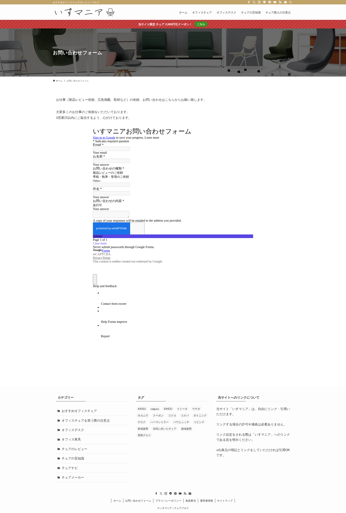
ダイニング (199, 415)
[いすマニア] (84, 12)
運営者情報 (206, 500)
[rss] (280, 2)
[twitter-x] (254, 2)
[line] (264, 2)
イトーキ (182, 409)
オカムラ (143, 415)
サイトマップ (225, 500)
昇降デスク (144, 435)
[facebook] (248, 2)
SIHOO (168, 409)
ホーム (117, 500)
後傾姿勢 (186, 428)
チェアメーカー (73, 477)
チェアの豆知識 (73, 458)
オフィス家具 (71, 439)
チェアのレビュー (74, 448)
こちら (201, 24)
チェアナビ (70, 468)
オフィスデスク (73, 429)
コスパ (185, 415)
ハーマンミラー (159, 422)
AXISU (142, 409)
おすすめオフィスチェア (79, 410)
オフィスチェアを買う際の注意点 (86, 420)
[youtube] (275, 2)
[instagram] (259, 2)
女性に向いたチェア (164, 428)
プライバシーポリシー (168, 500)
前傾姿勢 (143, 428)
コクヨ (172, 415)
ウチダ (196, 409)
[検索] (290, 2)
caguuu (155, 409)
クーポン (158, 415)
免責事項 (190, 500)
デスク (142, 422)
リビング (199, 422)
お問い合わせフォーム (138, 500)
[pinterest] (269, 2)
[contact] (285, 2)
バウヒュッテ (181, 422)
